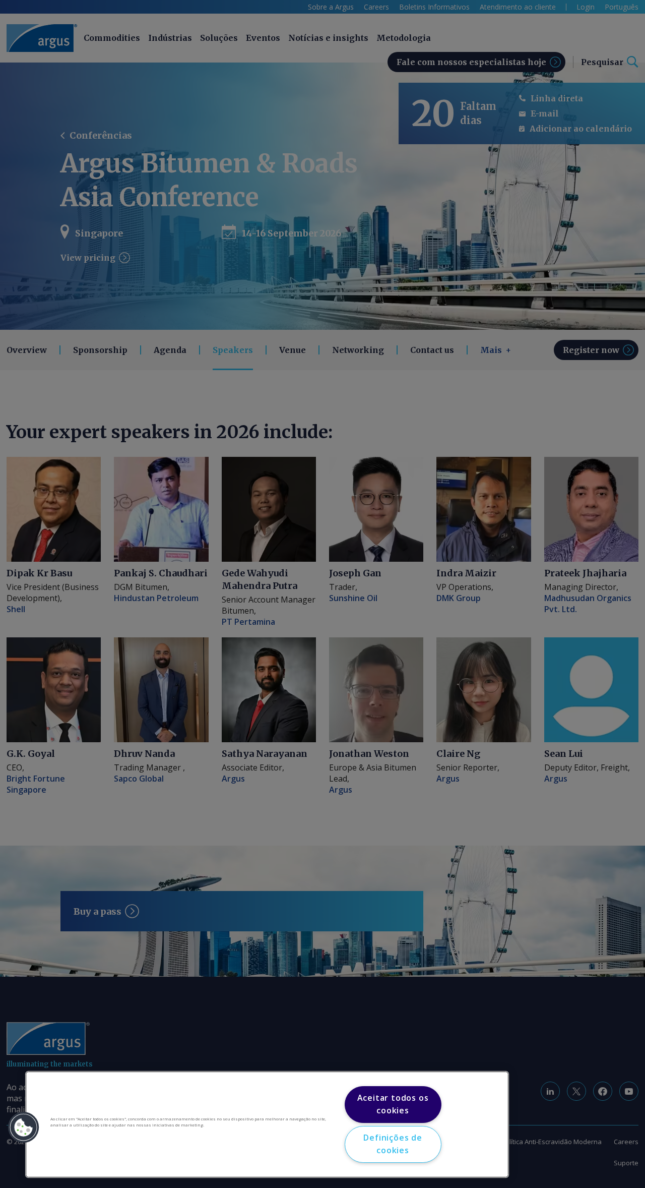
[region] (267, 1124)
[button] (24, 1127)
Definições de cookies (392, 1144)
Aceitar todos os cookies (393, 1104)
